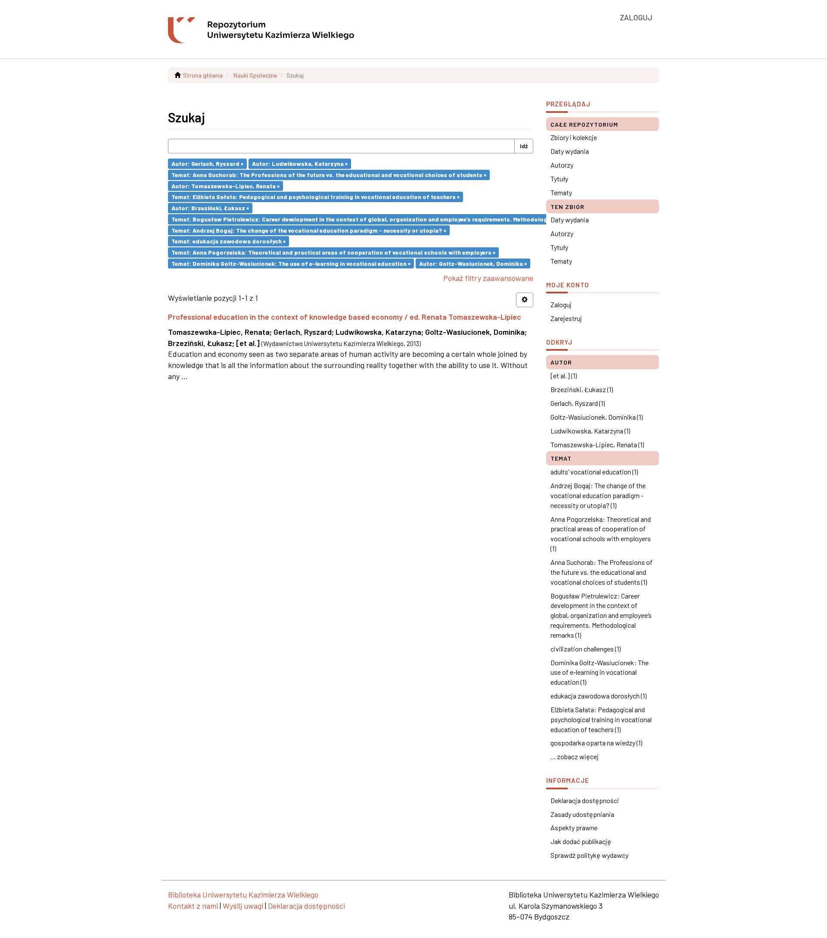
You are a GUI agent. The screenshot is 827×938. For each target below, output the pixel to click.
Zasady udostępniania (582, 814)
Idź (524, 146)
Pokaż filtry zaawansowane (488, 278)
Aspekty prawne (573, 827)
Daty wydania (569, 151)
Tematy (561, 192)
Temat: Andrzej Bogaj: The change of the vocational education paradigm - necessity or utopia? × (308, 230)
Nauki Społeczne (255, 75)
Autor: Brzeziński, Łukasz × (210, 208)
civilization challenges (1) (585, 649)
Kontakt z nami (193, 905)
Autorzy (561, 165)
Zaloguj (561, 304)
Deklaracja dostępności (584, 800)
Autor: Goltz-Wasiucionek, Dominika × (473, 263)
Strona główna (203, 75)
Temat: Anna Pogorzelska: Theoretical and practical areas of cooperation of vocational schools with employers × (333, 252)
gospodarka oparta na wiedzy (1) (596, 743)
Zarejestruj (566, 318)
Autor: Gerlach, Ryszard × (207, 163)
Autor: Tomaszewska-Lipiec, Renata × (225, 185)
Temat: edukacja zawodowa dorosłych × (228, 241)
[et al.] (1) (563, 375)
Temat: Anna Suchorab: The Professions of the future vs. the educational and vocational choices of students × (328, 174)
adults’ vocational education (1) (594, 471)
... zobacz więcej (574, 756)
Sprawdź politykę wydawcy (589, 855)
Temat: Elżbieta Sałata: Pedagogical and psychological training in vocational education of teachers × (315, 196)
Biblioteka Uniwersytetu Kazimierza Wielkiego (243, 894)
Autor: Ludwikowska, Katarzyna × (300, 163)
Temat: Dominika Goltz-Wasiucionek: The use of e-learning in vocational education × (290, 263)
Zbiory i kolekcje (573, 137)
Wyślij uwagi (243, 905)
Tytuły (559, 179)
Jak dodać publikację (580, 841)
